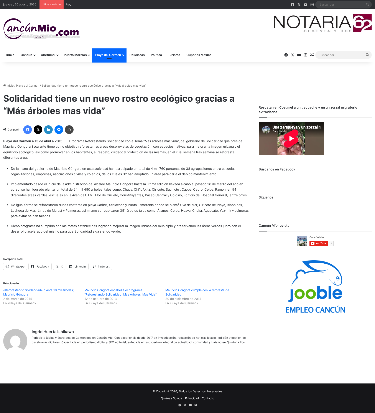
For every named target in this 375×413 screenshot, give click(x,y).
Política (156, 55)
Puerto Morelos (75, 55)
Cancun (26, 55)
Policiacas (137, 55)
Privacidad (192, 398)
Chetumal (48, 55)
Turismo (174, 55)
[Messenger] (58, 129)
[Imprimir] (69, 129)
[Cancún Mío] (41, 29)
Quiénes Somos (171, 398)
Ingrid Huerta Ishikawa (53, 331)
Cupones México (199, 55)
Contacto (208, 398)
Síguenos (266, 197)
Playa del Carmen (108, 55)
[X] (38, 129)
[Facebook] (27, 129)
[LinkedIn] (48, 129)
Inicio (10, 55)
